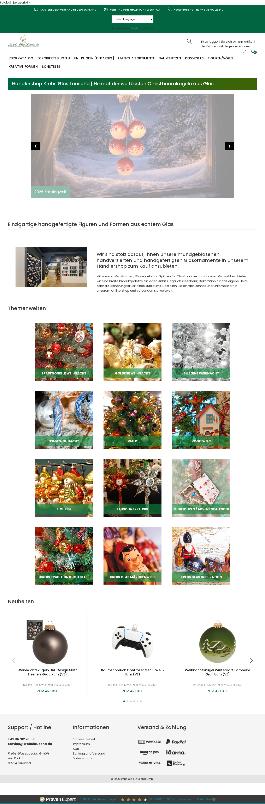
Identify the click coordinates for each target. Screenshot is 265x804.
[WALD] (132, 419)
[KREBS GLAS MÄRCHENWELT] (132, 555)
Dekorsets (194, 58)
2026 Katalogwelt (50, 191)
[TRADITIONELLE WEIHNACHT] (64, 351)
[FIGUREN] (64, 487)
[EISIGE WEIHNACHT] (64, 419)
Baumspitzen (170, 58)
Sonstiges (51, 66)
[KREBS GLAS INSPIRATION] (201, 555)
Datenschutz (83, 758)
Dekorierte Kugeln (53, 58)
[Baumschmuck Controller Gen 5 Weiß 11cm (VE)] (132, 641)
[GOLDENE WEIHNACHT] (132, 351)
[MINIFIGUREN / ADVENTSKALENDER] (201, 487)
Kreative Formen (23, 66)
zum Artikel (47, 691)
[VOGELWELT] (201, 419)
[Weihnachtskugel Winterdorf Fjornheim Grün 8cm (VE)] (217, 641)
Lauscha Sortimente (136, 58)
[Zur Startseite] (24, 41)
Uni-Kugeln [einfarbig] (94, 58)
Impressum (81, 744)
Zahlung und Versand (89, 753)
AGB (76, 748)
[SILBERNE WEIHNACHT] (201, 351)
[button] (124, 701)
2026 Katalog (21, 58)
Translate (146, 28)
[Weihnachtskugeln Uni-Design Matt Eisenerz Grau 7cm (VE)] (47, 641)
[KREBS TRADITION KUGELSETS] (64, 555)
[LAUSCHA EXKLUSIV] (132, 487)
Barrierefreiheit (84, 739)
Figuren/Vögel (221, 58)
